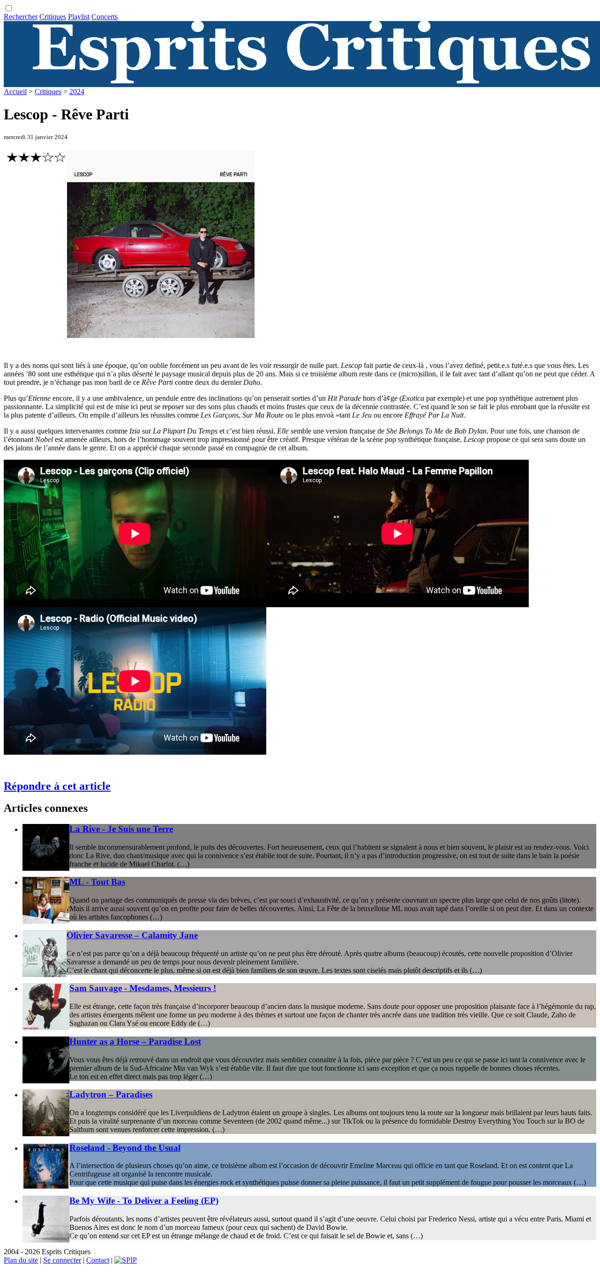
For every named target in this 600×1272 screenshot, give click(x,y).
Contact (97, 1260)
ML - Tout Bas (97, 882)
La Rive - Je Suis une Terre (121, 829)
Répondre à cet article (57, 786)
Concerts (104, 17)
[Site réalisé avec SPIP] (125, 1260)
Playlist (79, 17)
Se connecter (62, 1260)
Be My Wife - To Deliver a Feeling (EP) (143, 1201)
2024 (76, 92)
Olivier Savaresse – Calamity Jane (132, 935)
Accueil (15, 92)
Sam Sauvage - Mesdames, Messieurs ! (142, 988)
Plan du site (21, 1260)
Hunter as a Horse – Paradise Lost (135, 1041)
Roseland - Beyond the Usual (124, 1148)
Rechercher (21, 17)
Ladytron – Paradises (110, 1094)
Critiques (52, 17)
